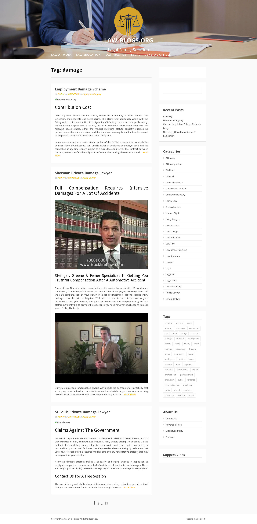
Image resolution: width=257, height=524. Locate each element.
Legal (135, 54)
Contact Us (171, 418)
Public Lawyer (173, 292)
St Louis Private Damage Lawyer (82, 412)
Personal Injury (173, 286)
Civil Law (170, 170)
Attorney (167, 116)
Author (61, 93)
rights (167, 390)
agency (179, 323)
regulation (187, 385)
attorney (169, 328)
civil (166, 333)
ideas (167, 354)
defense (180, 338)
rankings (191, 379)
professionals (186, 374)
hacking (168, 349)
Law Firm (170, 243)
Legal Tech (171, 280)
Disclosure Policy (174, 430)
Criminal (170, 176)
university (169, 395)
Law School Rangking (176, 249)
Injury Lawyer (89, 177)
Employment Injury (91, 93)
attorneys (180, 328)
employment (193, 338)
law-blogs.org (128, 40)
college (184, 333)
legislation (188, 364)
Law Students (173, 255)
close (174, 333)
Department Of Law (176, 188)
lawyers (168, 364)
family (177, 343)
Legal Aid (170, 274)
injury (190, 354)
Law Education (88, 54)
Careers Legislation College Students (182, 124)
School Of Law (173, 298)
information (179, 354)
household (180, 349)
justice (182, 359)
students (188, 390)
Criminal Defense (174, 182)
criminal (194, 333)
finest (196, 343)
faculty (168, 343)
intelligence (170, 359)
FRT (204, 518)
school (177, 390)
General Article (158, 54)
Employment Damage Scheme (80, 89)
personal (169, 369)
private (195, 369)
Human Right (172, 213)
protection (169, 379)
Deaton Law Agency (173, 120)
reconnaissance (172, 385)
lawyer (192, 359)
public (180, 379)
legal (178, 364)
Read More (130, 394)
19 (106, 503)
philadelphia (182, 369)
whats (191, 395)
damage (168, 338)
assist (189, 323)
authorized (194, 328)
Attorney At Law (174, 163)
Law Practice (116, 54)
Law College (172, 231)
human (192, 349)
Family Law (171, 200)
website (181, 395)
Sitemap (170, 436)
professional (170, 374)
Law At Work (61, 54)
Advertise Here (174, 424)
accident (168, 323)
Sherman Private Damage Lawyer (83, 173)
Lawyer (167, 128)
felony (187, 343)
